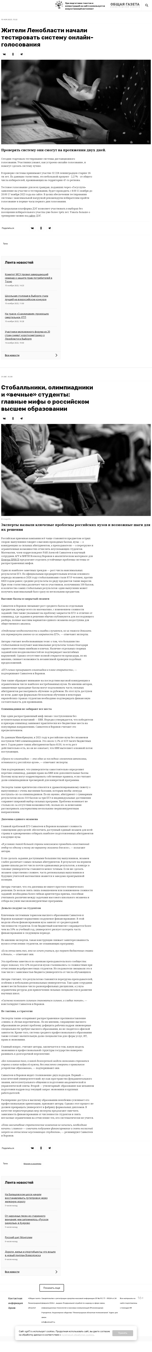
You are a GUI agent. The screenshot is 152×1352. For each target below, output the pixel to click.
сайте (31, 215)
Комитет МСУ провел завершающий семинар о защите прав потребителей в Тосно (28, 278)
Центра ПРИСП (10, 559)
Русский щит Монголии (18, 1237)
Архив (11, 1308)
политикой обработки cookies (77, 1334)
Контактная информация (15, 1301)
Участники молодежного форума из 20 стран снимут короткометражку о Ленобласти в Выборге (27, 335)
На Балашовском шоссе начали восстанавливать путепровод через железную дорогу (26, 1198)
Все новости (12, 355)
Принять (122, 1333)
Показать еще (51, 1287)
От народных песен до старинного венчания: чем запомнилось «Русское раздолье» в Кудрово (26, 1219)
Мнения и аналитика (32, 1164)
